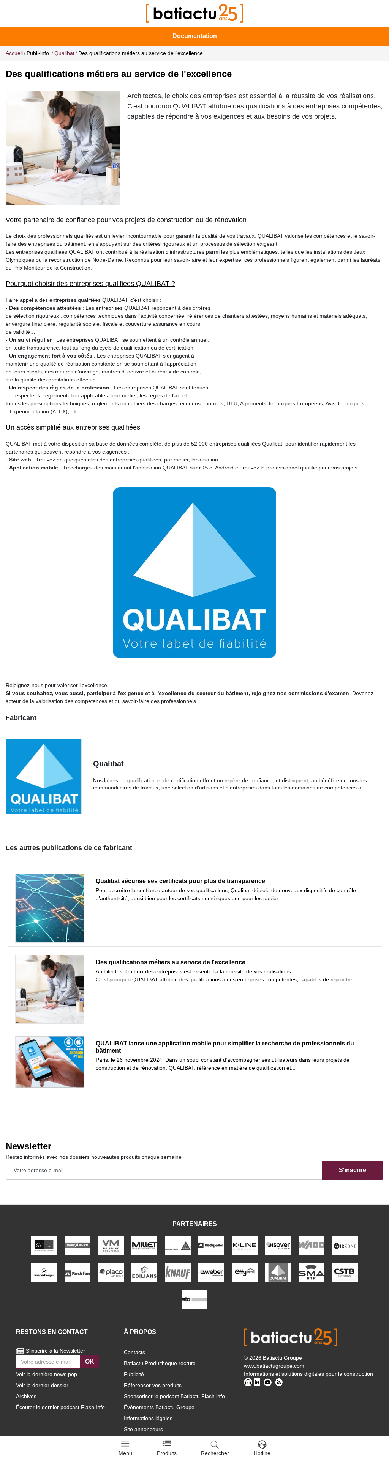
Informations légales (148, 1418)
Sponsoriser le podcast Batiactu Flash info (174, 1396)
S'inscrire (352, 1170)
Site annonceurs (143, 1429)
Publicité (134, 1374)
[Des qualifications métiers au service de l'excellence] (49, 989)
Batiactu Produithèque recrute (160, 1363)
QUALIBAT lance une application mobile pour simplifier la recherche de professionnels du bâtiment (225, 1047)
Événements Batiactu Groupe (159, 1407)
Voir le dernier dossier (42, 1385)
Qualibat (108, 764)
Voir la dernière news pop (46, 1374)
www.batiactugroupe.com (274, 1366)
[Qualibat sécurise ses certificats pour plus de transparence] (49, 908)
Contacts (134, 1352)
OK (89, 1361)
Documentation (194, 36)
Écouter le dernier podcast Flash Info (60, 1407)
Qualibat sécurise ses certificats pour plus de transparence (180, 881)
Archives (26, 1396)
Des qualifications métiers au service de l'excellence (170, 962)
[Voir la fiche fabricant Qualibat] (44, 776)
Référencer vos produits (153, 1385)
